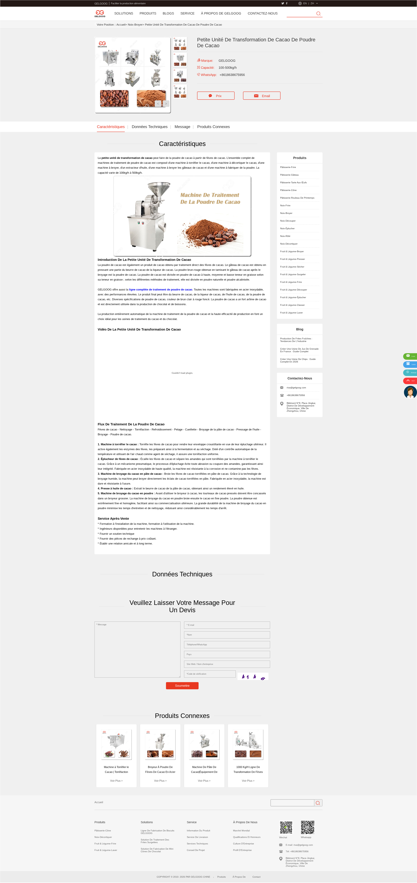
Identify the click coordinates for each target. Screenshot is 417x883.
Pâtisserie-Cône (288, 190)
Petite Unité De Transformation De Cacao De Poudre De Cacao (183, 24)
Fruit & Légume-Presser (292, 259)
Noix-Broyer (135, 24)
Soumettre (182, 685)
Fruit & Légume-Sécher (292, 266)
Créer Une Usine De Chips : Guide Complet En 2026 (298, 360)
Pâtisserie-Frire (288, 167)
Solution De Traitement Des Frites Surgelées (155, 841)
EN (305, 3)
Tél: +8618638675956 (297, 851)
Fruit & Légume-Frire (291, 282)
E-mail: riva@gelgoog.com (299, 845)
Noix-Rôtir (285, 236)
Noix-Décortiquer (289, 243)
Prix (219, 96)
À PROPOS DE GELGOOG (221, 13)
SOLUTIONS (123, 13)
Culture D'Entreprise (243, 843)
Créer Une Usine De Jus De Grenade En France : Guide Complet (299, 350)
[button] (166, 103)
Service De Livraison (197, 837)
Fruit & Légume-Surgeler (293, 274)
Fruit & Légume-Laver (291, 312)
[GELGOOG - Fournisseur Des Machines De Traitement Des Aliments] (99, 13)
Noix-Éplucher (287, 228)
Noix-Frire (285, 205)
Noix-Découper (288, 220)
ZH (312, 3)
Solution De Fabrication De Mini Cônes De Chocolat (157, 850)
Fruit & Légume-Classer (292, 305)
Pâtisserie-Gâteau (289, 175)
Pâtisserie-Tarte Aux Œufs (293, 182)
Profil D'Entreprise (242, 850)
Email (266, 96)
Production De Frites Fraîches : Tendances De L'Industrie (296, 339)
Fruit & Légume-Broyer (292, 251)
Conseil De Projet (196, 850)
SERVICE (187, 13)
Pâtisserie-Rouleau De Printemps (297, 197)
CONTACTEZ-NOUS (263, 13)
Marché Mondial (241, 830)
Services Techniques (197, 843)
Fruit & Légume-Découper (293, 289)
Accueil (120, 24)
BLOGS (168, 13)
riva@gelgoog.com (296, 387)
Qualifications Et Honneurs (246, 837)
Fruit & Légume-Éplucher (293, 297)
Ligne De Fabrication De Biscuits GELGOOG (157, 831)
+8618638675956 (296, 395)
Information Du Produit (198, 830)
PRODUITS (148, 13)
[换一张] (252, 676)
